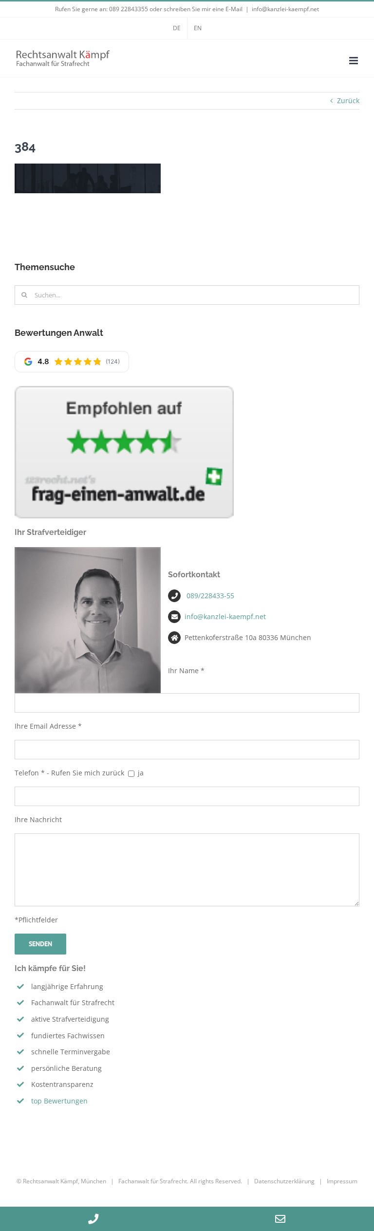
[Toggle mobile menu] (354, 60)
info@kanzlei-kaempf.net (285, 9)
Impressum (342, 1181)
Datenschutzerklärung (284, 1181)
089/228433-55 (210, 595)
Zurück (348, 100)
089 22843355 (128, 9)
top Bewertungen (59, 1100)
